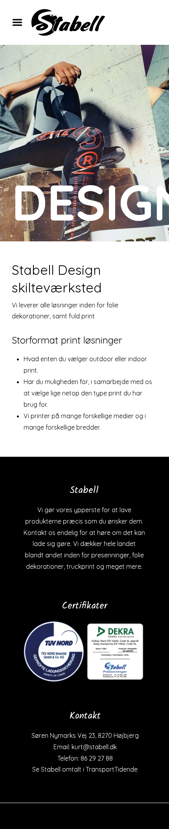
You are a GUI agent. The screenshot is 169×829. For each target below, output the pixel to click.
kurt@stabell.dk (94, 747)
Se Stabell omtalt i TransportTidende (85, 769)
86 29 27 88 (97, 758)
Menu (20, 22)
